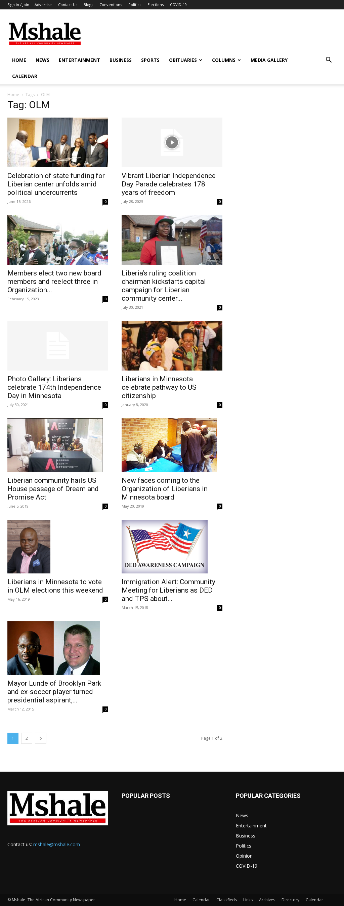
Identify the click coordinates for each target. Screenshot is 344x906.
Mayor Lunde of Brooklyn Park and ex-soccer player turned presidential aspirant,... (54, 691)
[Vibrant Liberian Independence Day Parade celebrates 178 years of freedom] (172, 142)
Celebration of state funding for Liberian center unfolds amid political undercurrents (56, 184)
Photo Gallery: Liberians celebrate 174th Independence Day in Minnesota (54, 387)
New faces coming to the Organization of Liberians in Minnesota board (165, 488)
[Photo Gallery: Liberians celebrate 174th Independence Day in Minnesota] (57, 346)
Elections (155, 4)
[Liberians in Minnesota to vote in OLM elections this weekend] (57, 546)
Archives (267, 900)
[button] (328, 60)
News (42, 60)
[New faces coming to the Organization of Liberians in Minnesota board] (172, 445)
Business (121, 60)
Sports (150, 60)
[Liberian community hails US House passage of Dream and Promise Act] (57, 445)
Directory (290, 900)
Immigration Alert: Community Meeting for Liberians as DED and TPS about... (168, 590)
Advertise (43, 4)
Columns (223, 60)
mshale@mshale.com (56, 844)
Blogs (88, 4)
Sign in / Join (18, 4)
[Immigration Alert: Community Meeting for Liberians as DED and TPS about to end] (172, 546)
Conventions (110, 4)
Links (248, 900)
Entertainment (79, 60)
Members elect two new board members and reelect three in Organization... (54, 281)
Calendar (24, 76)
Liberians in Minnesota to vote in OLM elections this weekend (55, 586)
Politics (134, 4)
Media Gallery (269, 60)
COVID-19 (178, 4)
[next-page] (40, 738)
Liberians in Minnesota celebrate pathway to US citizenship (159, 387)
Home (19, 60)
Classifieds (226, 900)
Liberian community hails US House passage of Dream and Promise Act (53, 488)
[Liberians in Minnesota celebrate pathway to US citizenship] (172, 346)
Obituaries (183, 60)
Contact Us (67, 4)
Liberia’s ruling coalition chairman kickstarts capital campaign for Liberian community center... (164, 285)
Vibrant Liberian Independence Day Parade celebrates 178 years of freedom (169, 184)
